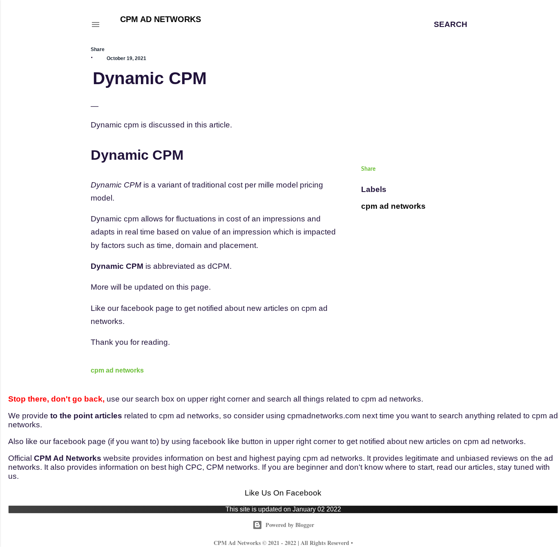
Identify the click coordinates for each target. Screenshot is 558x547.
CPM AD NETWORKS (160, 19)
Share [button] (98, 49)
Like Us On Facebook (283, 493)
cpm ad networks (117, 370)
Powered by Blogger (290, 524)
